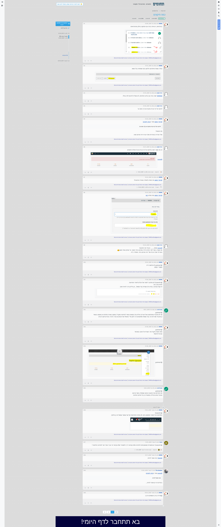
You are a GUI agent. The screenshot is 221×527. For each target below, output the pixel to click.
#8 (84, 192)
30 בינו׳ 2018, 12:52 (150, 262)
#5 (84, 119)
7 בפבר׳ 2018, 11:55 (150, 410)
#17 (84, 442)
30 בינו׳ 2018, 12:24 (148, 245)
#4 (84, 106)
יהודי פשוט (159, 93)
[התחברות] (2, 2)
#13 (85, 326)
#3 (84, 93)
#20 (85, 492)
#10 (85, 262)
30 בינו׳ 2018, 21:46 (150, 346)
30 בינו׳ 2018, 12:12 (150, 65)
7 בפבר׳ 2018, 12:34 (146, 470)
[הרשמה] (2, 5)
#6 (84, 147)
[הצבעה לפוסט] (91, 60)
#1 (84, 23)
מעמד (160, 442)
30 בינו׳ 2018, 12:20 (150, 119)
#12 (85, 309)
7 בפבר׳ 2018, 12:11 (150, 455)
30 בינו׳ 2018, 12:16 (148, 106)
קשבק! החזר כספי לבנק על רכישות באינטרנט (138, 58)
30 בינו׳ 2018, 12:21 (148, 147)
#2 (84, 65)
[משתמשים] (218, 12)
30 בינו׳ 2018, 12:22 (150, 177)
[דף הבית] (218, 2)
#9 (84, 245)
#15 (85, 388)
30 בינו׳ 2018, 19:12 (149, 309)
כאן (147, 195)
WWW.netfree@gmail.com (155, 58)
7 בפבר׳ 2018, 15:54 (150, 492)
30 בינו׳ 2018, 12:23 (150, 192)
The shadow (158, 470)
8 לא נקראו (65, 55)
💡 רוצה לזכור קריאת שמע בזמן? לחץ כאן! (69, 4)
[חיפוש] (218, 16)
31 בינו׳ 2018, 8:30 (149, 388)
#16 (85, 410)
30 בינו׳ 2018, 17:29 (150, 279)
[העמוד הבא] (105, 512)
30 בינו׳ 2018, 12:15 (148, 93)
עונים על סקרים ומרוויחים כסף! (120, 58)
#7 (84, 177)
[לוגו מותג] (158, 4)
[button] (218, 525)
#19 (85, 470)
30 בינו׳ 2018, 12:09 (150, 23)
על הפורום (161, 18)
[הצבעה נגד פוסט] (85, 60)
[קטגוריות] (218, 5)
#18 (85, 455)
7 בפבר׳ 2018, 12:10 (150, 442)
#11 (84, 279)
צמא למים (159, 309)
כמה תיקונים (146, 122)
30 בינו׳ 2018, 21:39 (150, 326)
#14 (85, 346)
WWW (160, 23)
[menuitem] (2, 2)
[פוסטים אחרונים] (218, 9)
